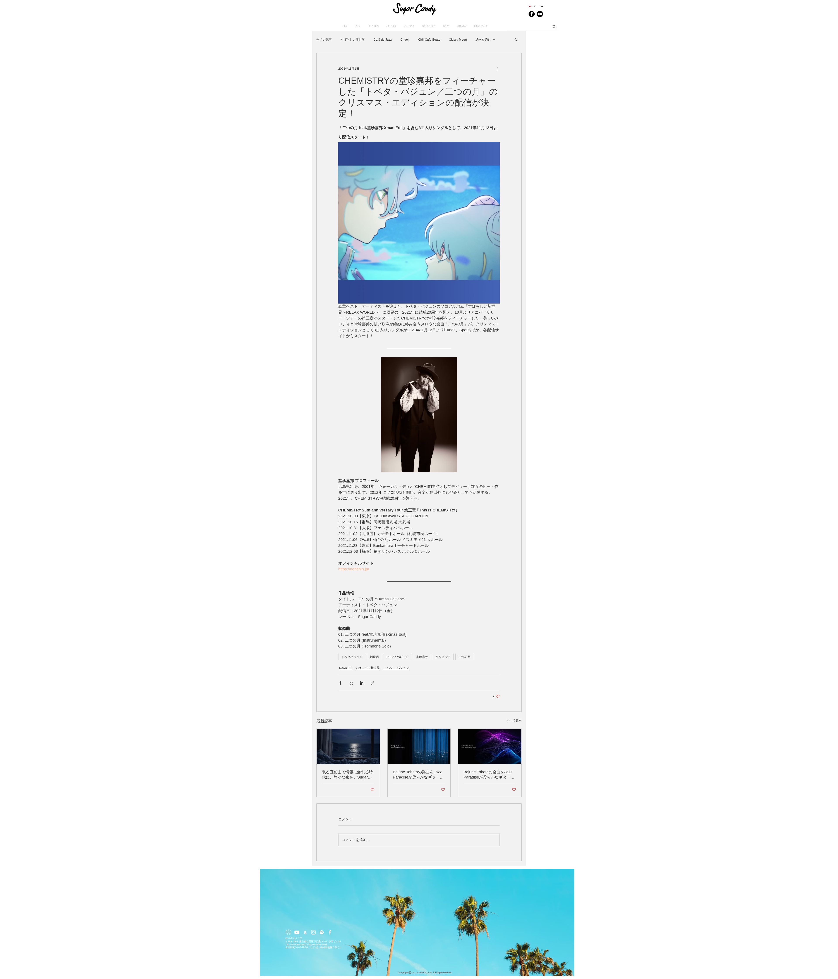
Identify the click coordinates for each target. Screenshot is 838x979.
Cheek (404, 39)
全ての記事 (324, 39)
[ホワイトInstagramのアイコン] (313, 932)
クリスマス (443, 657)
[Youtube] (540, 14)
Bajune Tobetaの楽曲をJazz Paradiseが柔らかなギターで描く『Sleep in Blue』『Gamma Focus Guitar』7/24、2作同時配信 (418, 775)
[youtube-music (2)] (288, 932)
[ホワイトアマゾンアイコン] (305, 932)
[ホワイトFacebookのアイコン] (330, 932)
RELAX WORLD (397, 657)
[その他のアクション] (497, 68)
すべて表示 (514, 720)
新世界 (374, 657)
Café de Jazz (383, 39)
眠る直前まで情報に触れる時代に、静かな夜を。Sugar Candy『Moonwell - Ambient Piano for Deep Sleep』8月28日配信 (348, 775)
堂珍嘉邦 (422, 657)
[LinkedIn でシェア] (362, 683)
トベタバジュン (351, 657)
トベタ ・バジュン (396, 668)
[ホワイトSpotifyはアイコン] (322, 932)
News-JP (345, 668)
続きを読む (483, 39)
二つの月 (464, 657)
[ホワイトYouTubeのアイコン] (297, 932)
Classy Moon (458, 39)
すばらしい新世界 (352, 39)
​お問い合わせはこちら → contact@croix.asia (310, 977)
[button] (516, 39)
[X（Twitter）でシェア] (351, 683)
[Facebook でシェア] (340, 683)
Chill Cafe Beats (429, 39)
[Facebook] (532, 14)
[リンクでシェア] (372, 683)
